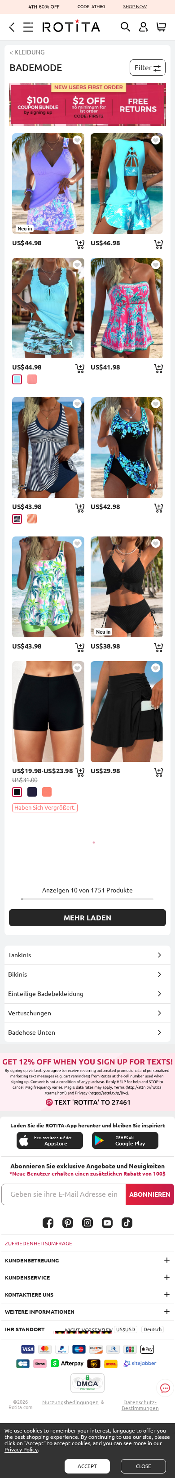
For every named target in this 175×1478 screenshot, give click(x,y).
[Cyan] (17, 379)
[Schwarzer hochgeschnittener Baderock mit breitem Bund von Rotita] (127, 711)
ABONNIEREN (150, 1194)
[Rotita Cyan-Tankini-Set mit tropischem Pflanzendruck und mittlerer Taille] (48, 308)
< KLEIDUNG (26, 52)
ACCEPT (87, 1466)
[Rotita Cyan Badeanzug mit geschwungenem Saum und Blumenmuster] (127, 447)
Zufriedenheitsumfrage (38, 1243)
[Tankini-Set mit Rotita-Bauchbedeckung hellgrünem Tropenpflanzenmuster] (48, 586)
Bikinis (17, 974)
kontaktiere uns (29, 1295)
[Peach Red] (32, 379)
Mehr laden (87, 918)
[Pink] (47, 792)
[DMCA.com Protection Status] (87, 1383)
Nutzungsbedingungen (70, 1402)
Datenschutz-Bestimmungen (140, 1405)
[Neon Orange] (32, 518)
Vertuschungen (29, 1013)
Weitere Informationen (39, 1312)
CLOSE (143, 1466)
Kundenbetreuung (32, 1260)
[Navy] (17, 519)
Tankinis (19, 955)
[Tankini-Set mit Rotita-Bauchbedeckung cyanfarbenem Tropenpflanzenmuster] (127, 183)
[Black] (17, 792)
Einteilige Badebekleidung (45, 993)
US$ (120, 1329)
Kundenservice (27, 1277)
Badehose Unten (31, 1032)
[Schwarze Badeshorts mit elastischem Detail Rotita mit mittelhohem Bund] (48, 711)
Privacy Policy (21, 1449)
